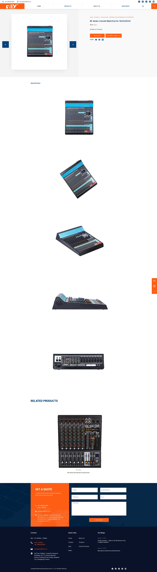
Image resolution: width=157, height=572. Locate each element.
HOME (39, 6)
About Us (81, 538)
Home (91, 17)
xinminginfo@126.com (25, 1)
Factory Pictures (84, 546)
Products (96, 17)
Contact (70, 542)
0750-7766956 (41, 507)
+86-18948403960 (10, 1)
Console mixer (104, 17)
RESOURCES (125, 6)
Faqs (69, 546)
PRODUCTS (67, 6)
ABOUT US (96, 6)
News (70, 550)
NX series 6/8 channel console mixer (78, 472)
